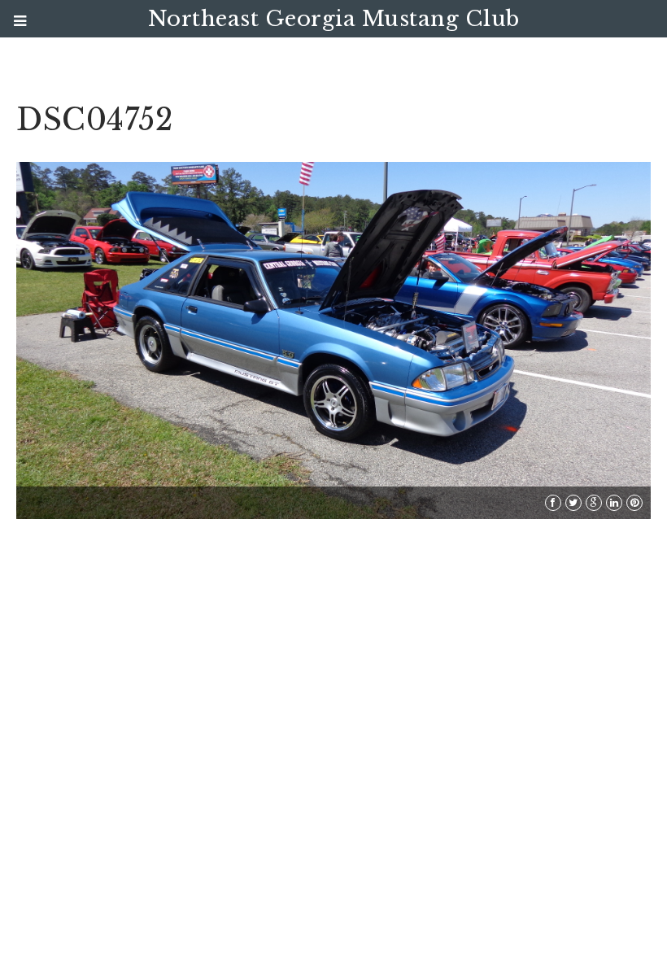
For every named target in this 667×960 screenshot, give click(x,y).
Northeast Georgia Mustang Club (334, 19)
